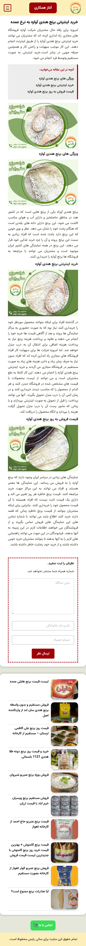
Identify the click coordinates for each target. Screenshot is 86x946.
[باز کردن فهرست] (7, 8)
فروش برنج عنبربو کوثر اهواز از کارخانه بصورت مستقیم (29, 871)
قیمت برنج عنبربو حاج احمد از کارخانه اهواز (29, 824)
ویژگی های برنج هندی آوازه (56, 78)
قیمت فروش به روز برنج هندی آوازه (51, 91)
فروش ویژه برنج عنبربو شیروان (29, 775)
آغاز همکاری (43, 8)
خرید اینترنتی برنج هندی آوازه (55, 85)
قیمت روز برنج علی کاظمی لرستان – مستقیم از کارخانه (31, 731)
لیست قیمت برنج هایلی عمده (29, 681)
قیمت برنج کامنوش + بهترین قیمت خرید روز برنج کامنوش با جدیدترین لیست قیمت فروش (29, 850)
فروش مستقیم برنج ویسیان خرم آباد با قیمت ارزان (30, 801)
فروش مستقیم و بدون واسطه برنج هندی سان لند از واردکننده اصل (29, 710)
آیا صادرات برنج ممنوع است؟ (30, 891)
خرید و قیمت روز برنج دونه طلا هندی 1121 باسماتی (29, 754)
